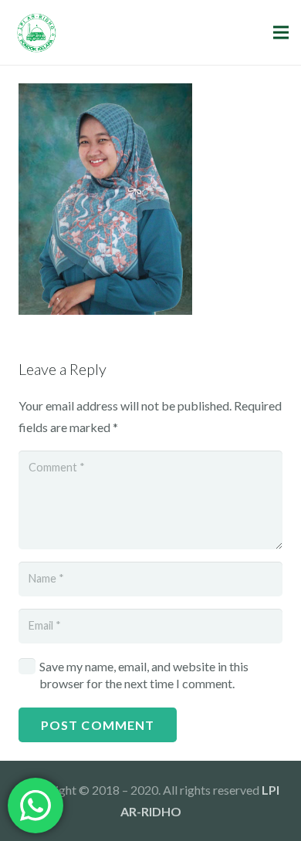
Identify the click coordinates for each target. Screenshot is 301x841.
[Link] (36, 32)
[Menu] (281, 32)
